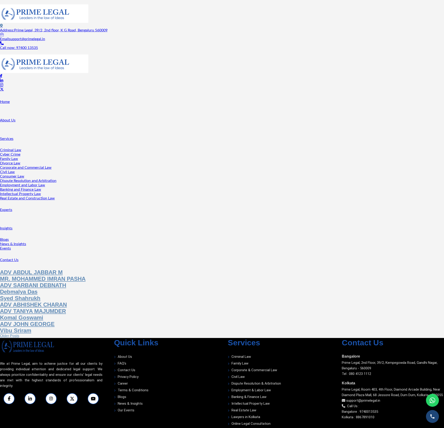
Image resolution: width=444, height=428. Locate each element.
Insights (6, 228)
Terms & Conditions (133, 390)
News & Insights (13, 244)
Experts (6, 210)
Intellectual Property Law (20, 194)
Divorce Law (10, 163)
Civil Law (7, 172)
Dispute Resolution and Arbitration (28, 181)
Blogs (4, 239)
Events (5, 248)
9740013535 (369, 412)
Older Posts (9, 336)
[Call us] (432, 416)
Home (5, 102)
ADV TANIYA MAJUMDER (33, 311)
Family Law (9, 159)
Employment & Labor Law (251, 390)
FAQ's (122, 363)
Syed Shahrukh (20, 298)
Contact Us (9, 260)
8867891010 (365, 417)
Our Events (126, 410)
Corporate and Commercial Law (26, 167)
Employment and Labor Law (22, 185)
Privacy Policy (128, 377)
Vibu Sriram (15, 330)
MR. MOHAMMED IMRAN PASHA (43, 279)
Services (6, 139)
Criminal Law (10, 150)
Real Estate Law (243, 410)
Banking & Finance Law (248, 397)
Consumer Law (12, 176)
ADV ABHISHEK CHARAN (33, 304)
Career (123, 383)
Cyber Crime (10, 154)
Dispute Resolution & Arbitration (256, 383)
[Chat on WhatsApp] (432, 400)
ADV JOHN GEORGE (27, 324)
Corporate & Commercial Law (254, 370)
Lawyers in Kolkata (245, 417)
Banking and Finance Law (20, 189)
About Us (7, 120)
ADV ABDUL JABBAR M (31, 272)
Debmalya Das (18, 292)
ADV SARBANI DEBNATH (33, 285)
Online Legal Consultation (251, 424)
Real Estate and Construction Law (27, 198)
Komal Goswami (21, 317)
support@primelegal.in (363, 400)
